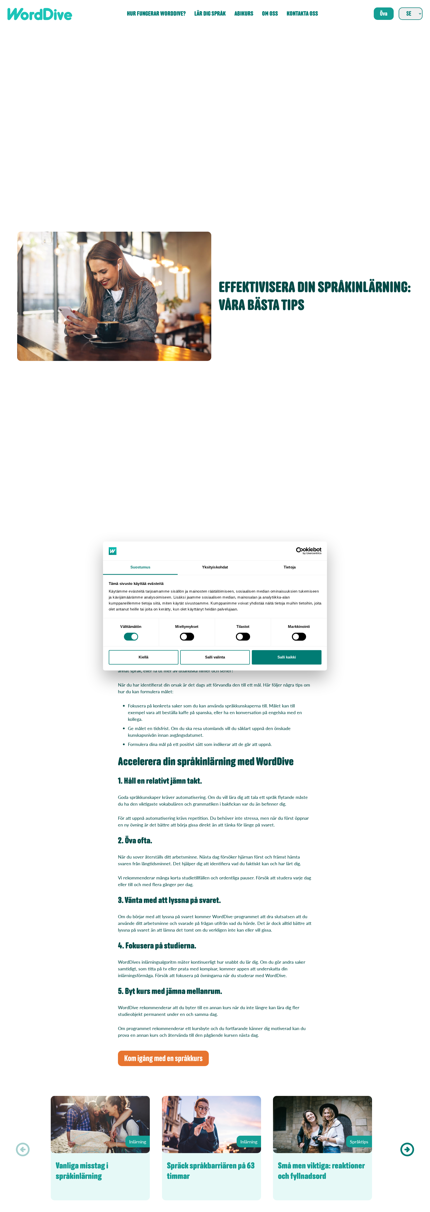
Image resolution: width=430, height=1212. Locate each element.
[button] (407, 1149)
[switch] (187, 637)
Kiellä (143, 657)
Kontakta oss (302, 13)
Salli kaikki (286, 657)
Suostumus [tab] (140, 567)
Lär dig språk (210, 13)
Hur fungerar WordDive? (156, 13)
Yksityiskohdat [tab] (215, 567)
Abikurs (243, 13)
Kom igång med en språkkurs (163, 1058)
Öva (383, 13)
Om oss (270, 13)
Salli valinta (215, 657)
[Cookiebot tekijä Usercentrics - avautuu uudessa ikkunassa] (300, 551)
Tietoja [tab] (290, 567)
